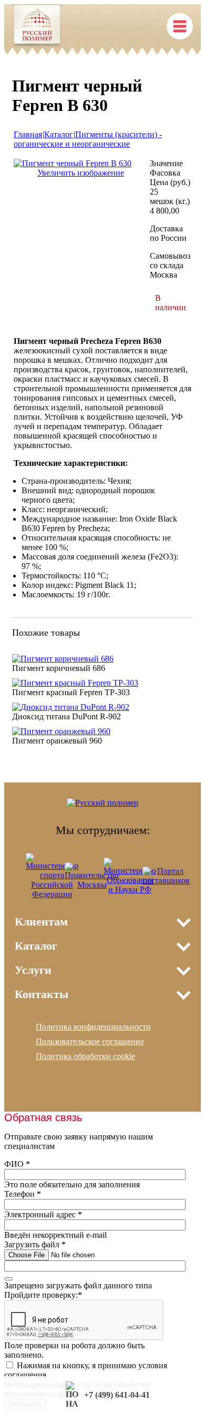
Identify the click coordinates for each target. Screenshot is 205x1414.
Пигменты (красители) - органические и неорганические (88, 139)
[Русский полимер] (37, 26)
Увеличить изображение (80, 172)
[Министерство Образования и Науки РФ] (130, 889)
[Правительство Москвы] (92, 884)
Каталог (58, 134)
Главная (28, 134)
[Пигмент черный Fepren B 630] (72, 163)
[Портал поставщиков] (166, 880)
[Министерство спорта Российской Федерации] (52, 894)
